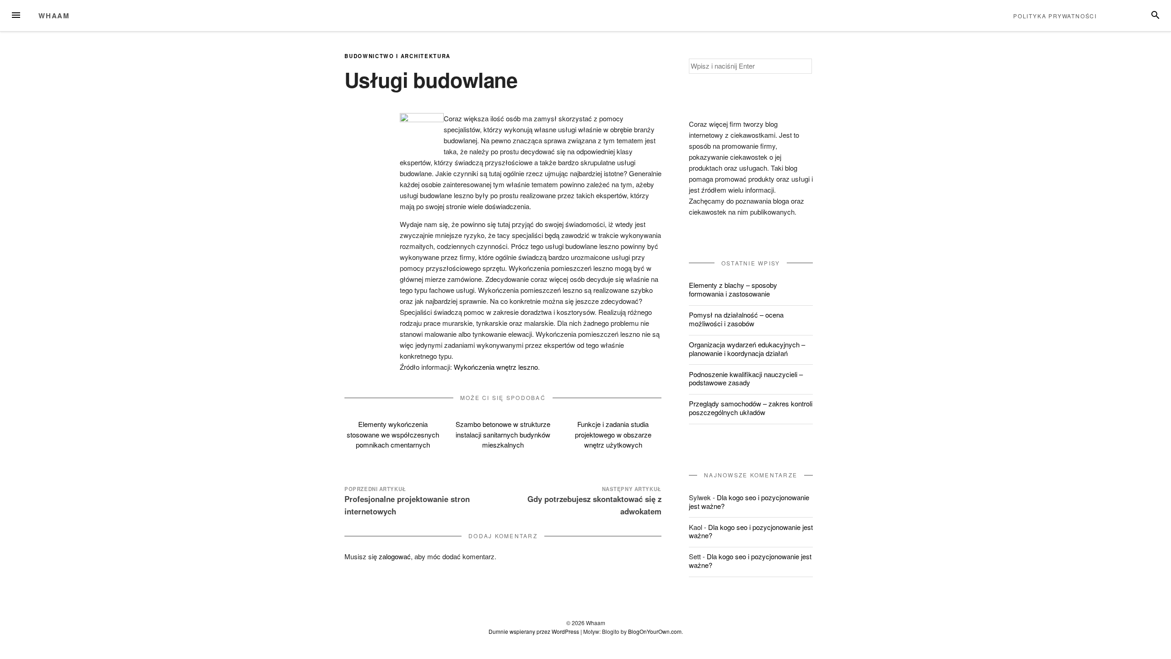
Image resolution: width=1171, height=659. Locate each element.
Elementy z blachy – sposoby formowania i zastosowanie (733, 289)
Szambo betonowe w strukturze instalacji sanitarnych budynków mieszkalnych (503, 434)
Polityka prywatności (1055, 16)
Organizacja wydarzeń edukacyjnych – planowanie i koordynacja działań (747, 349)
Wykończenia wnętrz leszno (496, 367)
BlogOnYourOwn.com (655, 631)
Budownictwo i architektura (397, 55)
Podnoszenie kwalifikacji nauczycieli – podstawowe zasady (746, 378)
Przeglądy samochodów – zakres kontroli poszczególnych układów (750, 408)
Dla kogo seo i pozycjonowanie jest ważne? (749, 501)
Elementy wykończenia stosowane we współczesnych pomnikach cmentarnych (393, 434)
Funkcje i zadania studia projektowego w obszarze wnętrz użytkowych (613, 434)
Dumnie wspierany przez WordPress (534, 631)
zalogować (395, 556)
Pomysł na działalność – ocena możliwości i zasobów (736, 319)
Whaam (54, 16)
